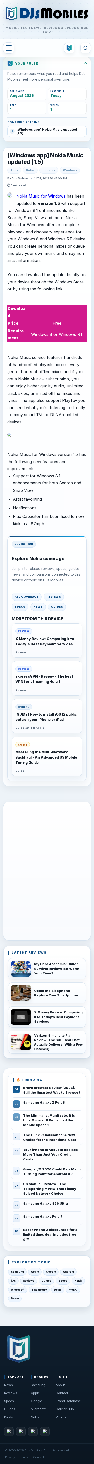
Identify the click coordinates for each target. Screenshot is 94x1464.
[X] (21, 1431)
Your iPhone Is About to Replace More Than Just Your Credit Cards (50, 1154)
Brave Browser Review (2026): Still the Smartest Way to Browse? (51, 1090)
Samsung (17, 1271)
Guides (57, 606)
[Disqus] (47, 870)
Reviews (54, 596)
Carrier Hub (65, 1409)
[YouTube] (33, 1431)
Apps (14, 170)
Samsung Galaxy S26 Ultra (45, 1203)
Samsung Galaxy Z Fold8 (44, 1102)
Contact (62, 1393)
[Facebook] (9, 1431)
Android (68, 1271)
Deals (58, 1289)
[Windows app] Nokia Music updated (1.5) (45, 158)
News (38, 606)
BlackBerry (39, 1289)
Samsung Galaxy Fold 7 (43, 1216)
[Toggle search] (85, 48)
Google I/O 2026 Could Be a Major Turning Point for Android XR (52, 1171)
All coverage (27, 596)
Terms (24, 1457)
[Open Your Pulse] (69, 48)
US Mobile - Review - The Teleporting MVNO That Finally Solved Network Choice (49, 1188)
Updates (48, 170)
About (60, 1385)
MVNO (73, 1289)
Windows (70, 170)
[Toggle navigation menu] (8, 48)
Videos (61, 1417)
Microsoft (17, 1289)
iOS (13, 1280)
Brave (15, 1298)
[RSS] (45, 1431)
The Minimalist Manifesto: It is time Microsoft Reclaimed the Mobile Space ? (49, 1120)
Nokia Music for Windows (40, 196)
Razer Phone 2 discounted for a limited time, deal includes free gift (50, 1234)
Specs (20, 606)
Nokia (30, 170)
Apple (35, 1271)
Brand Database (68, 1401)
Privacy (10, 1457)
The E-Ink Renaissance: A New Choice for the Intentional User (49, 1137)
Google (51, 1271)
